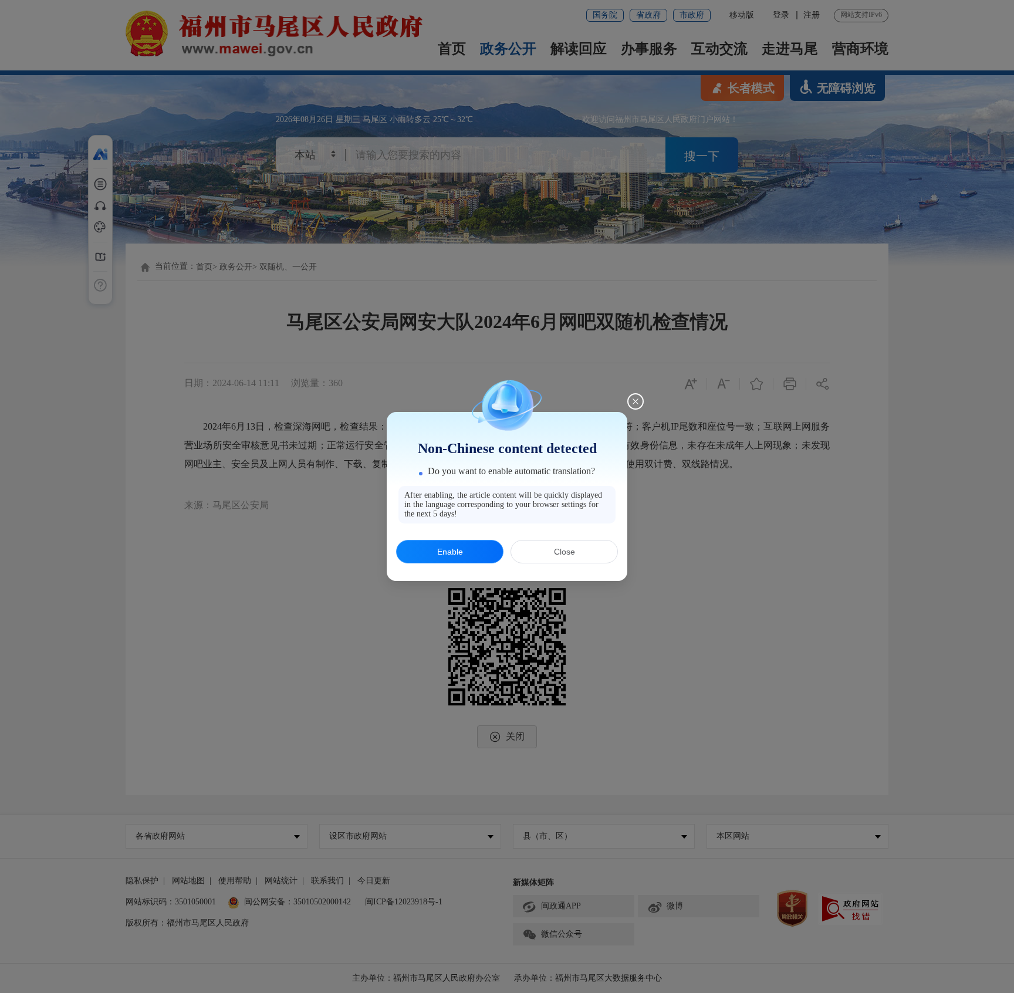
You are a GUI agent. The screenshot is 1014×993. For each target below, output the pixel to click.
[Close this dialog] (635, 401)
